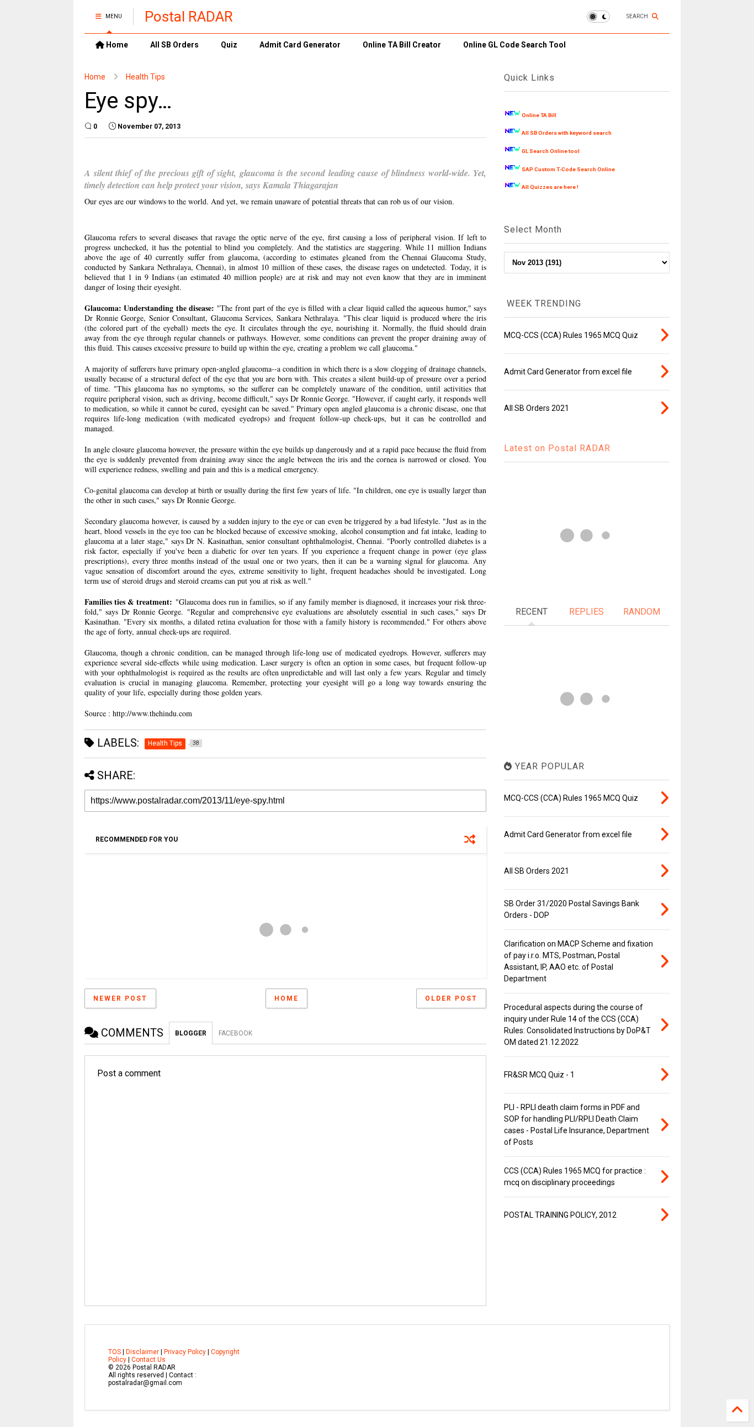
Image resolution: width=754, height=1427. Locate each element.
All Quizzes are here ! (550, 187)
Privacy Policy (185, 1352)
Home (116, 44)
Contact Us (148, 1359)
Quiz (229, 44)
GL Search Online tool (551, 151)
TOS (114, 1352)
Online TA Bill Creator (402, 44)
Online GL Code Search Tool (514, 44)
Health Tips (145, 76)
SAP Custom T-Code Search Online (568, 169)
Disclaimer (142, 1352)
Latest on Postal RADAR (557, 448)
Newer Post (120, 998)
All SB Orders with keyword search (567, 133)
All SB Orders (174, 44)
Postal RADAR (189, 16)
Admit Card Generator (300, 44)
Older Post (451, 998)
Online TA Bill (539, 115)
